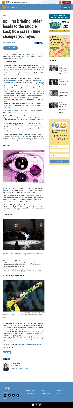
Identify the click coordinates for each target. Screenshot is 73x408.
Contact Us (58, 390)
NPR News (5, 16)
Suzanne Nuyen (11, 42)
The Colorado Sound (60, 393)
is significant (13, 80)
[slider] (10, 7)
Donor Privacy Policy (45, 393)
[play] (4, 7)
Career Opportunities (30, 393)
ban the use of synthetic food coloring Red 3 (15, 136)
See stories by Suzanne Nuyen (20, 368)
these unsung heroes (29, 327)
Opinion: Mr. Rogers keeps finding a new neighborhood (64, 83)
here (30, 272)
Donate (67, 2)
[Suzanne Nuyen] (6, 367)
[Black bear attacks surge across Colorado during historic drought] (53, 93)
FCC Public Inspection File (46, 387)
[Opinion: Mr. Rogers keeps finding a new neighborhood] (53, 82)
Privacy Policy (44, 390)
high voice (23, 270)
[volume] (8, 7)
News (60, 90)
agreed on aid (18, 84)
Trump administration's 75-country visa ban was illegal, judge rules (64, 70)
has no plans (34, 105)
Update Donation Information (62, 387)
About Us (28, 387)
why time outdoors (29, 209)
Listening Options (30, 390)
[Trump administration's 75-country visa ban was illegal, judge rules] (53, 68)
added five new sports (33, 331)
